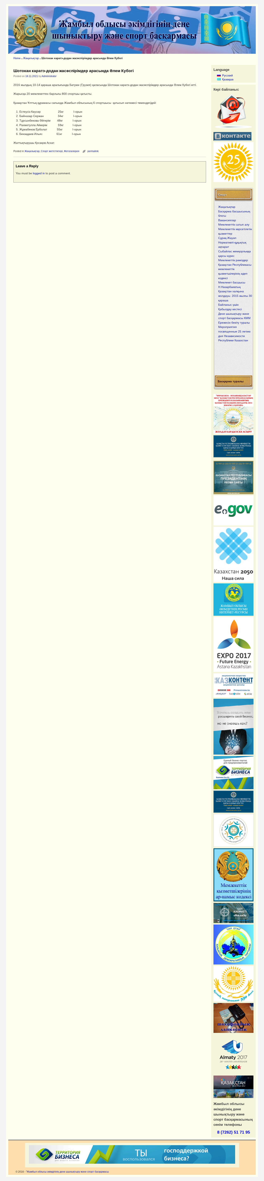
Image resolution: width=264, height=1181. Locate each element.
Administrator (49, 76)
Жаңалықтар (31, 58)
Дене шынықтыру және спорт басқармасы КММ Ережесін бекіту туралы (234, 318)
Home (16, 58)
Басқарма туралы (231, 381)
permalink (93, 151)
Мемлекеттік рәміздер (233, 260)
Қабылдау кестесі (230, 309)
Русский (224, 75)
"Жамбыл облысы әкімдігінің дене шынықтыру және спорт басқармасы (67, 1171)
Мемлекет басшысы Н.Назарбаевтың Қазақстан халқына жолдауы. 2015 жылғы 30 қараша (235, 291)
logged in (39, 173)
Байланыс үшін (228, 304)
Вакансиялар (227, 220)
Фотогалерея (71, 151)
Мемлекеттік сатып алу (233, 224)
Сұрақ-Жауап (227, 238)
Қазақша (224, 79)
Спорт (222, 194)
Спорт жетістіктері (52, 151)
